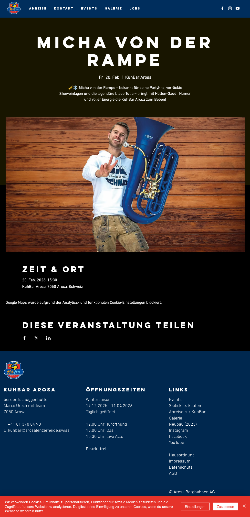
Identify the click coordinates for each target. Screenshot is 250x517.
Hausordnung (182, 455)
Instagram (178, 430)
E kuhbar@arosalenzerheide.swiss (37, 430)
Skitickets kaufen (185, 406)
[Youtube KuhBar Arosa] (237, 8)
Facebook (178, 436)
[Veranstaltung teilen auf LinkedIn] (48, 338)
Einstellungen (195, 506)
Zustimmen (225, 506)
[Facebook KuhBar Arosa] (222, 8)
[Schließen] (244, 506)
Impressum (179, 461)
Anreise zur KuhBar (187, 412)
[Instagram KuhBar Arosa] (230, 8)
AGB (173, 473)
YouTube (176, 442)
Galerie (175, 418)
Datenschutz (180, 467)
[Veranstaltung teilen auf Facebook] (24, 338)
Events (175, 399)
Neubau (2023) (183, 424)
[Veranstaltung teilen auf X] (36, 338)
